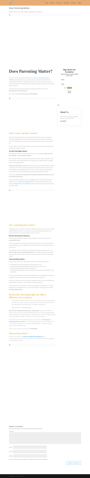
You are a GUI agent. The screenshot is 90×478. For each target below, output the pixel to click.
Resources (66, 3)
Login (79, 3)
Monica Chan (13, 12)
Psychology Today (26, 307)
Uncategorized (31, 12)
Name (11, 447)
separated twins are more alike (21, 183)
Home (46, 3)
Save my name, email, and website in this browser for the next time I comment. (29, 459)
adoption (33, 179)
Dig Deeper (63, 121)
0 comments (39, 12)
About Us (52, 3)
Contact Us (73, 3)
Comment (11, 431)
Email (10, 451)
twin (27, 179)
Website (11, 456)
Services (59, 3)
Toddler (26, 12)
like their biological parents (26, 181)
